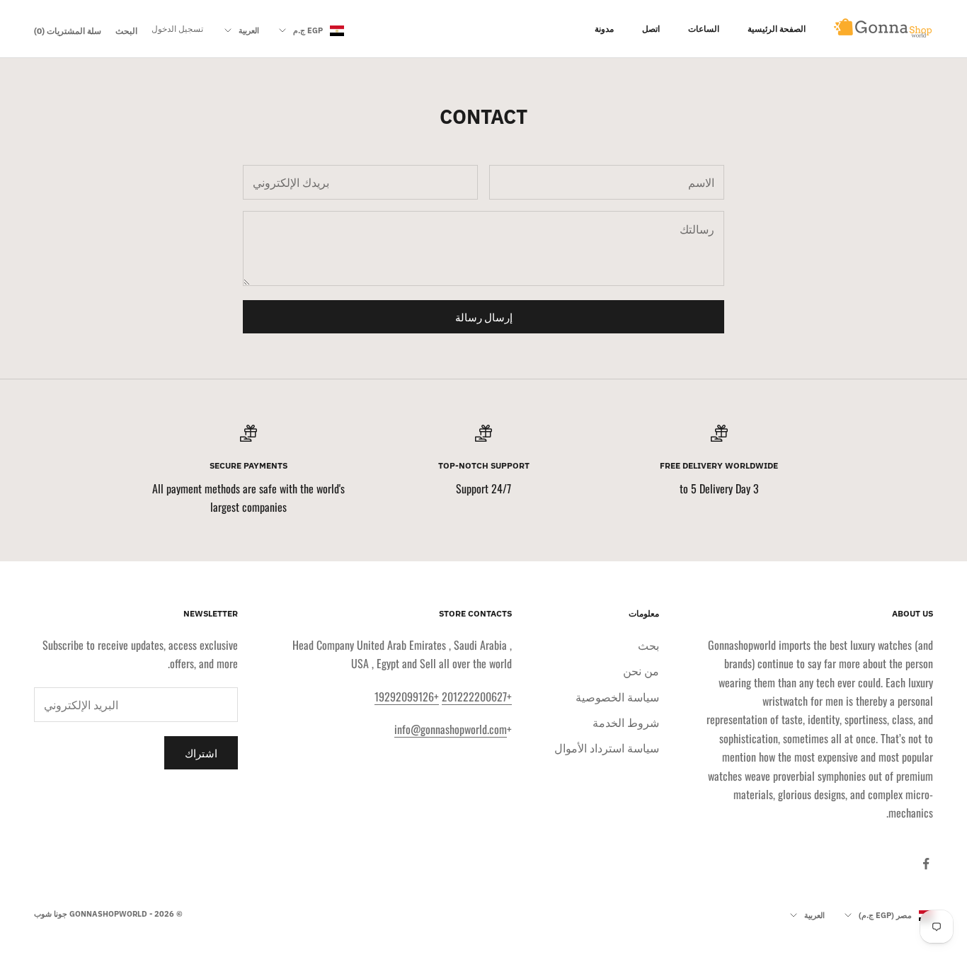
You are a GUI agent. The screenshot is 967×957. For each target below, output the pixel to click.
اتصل (651, 28)
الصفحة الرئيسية (777, 28)
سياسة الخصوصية (617, 696)
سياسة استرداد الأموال (606, 747)
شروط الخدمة (626, 722)
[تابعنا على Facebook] (926, 863)
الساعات (703, 28)
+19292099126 (406, 696)
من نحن (641, 670)
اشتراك (201, 752)
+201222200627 (477, 696)
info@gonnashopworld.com (450, 729)
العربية (249, 30)
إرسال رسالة (484, 316)
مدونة (604, 28)
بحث (648, 644)
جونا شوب (50, 914)
